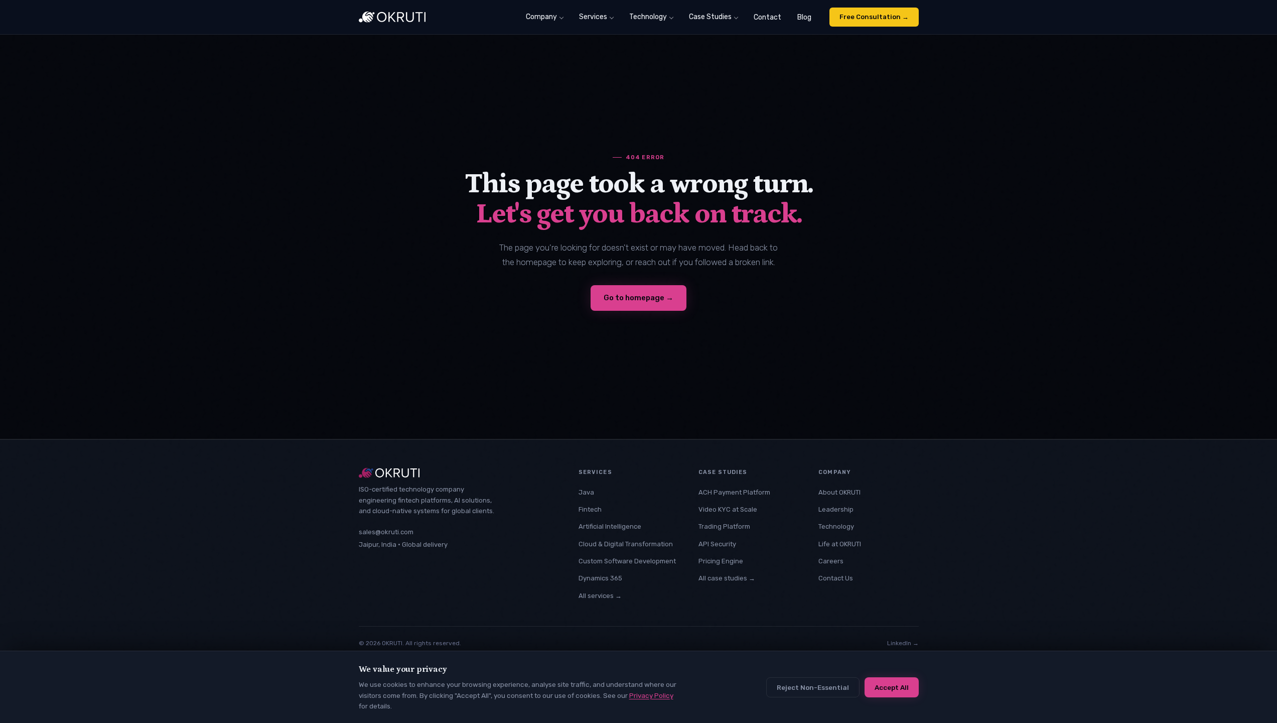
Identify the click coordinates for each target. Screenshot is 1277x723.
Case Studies (710, 17)
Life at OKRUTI (839, 544)
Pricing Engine (720, 561)
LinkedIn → (903, 643)
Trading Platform (724, 526)
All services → (600, 595)
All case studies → (726, 578)
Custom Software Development (627, 561)
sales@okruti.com (386, 532)
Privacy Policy (651, 695)
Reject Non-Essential (813, 687)
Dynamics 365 (600, 578)
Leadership (836, 509)
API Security (717, 544)
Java (586, 492)
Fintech (590, 509)
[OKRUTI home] (392, 17)
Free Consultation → (874, 17)
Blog (804, 17)
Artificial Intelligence (610, 526)
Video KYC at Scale (727, 509)
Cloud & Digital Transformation (626, 544)
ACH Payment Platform (734, 492)
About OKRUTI (839, 492)
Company (541, 17)
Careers (830, 561)
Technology (648, 17)
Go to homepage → (638, 297)
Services (593, 17)
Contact (767, 17)
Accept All (892, 687)
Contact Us (835, 578)
